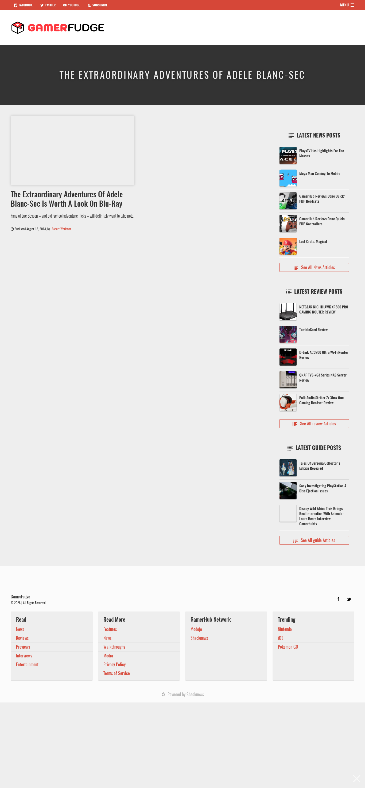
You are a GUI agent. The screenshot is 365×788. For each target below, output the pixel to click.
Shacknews (199, 638)
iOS (281, 638)
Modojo (196, 629)
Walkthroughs (114, 647)
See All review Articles (314, 423)
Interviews (24, 655)
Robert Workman (61, 229)
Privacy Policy (114, 664)
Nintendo (285, 629)
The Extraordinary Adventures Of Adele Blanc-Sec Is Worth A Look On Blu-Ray (67, 199)
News (20, 629)
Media (108, 655)
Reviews (22, 638)
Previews (23, 647)
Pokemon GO (288, 647)
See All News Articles (314, 267)
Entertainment (27, 664)
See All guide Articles (314, 540)
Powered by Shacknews (186, 694)
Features (110, 629)
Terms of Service (116, 673)
